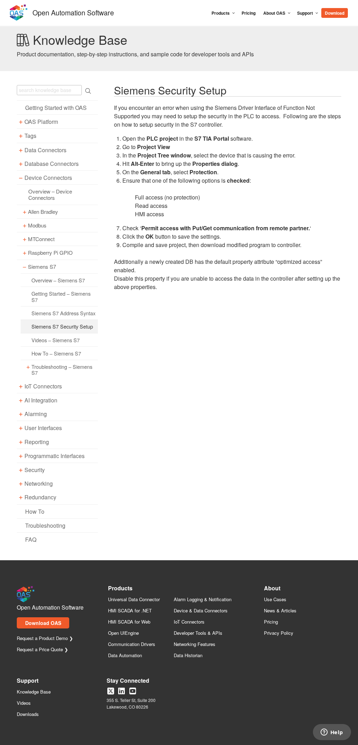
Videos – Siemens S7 (55, 340)
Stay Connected (128, 681)
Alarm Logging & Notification (202, 600)
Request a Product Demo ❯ (45, 638)
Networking (38, 483)
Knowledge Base (34, 692)
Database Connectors (51, 163)
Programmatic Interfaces (54, 455)
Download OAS (43, 622)
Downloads (28, 714)
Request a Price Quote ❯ (42, 650)
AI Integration (40, 400)
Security (34, 469)
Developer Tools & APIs (198, 633)
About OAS (274, 13)
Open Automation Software (73, 11)
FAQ (30, 539)
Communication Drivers (131, 644)
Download (334, 13)
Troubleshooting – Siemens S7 (61, 370)
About (272, 588)
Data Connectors (45, 150)
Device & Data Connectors (201, 611)
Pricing (249, 13)
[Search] (352, 10)
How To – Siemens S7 (56, 353)
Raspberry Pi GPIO (50, 252)
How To (34, 511)
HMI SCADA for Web (129, 622)
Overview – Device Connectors (50, 194)
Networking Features (194, 644)
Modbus (37, 225)
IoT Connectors (43, 386)
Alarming (35, 413)
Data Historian (188, 656)
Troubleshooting (45, 525)
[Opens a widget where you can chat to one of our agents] (332, 733)
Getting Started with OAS (56, 107)
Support (305, 13)
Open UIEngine (123, 633)
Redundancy (40, 497)
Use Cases (275, 600)
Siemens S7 (42, 266)
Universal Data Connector (134, 600)
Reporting (36, 441)
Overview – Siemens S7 (58, 280)
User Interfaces (43, 427)
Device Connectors (48, 177)
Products (221, 13)
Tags (30, 135)
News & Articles (280, 611)
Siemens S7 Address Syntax (63, 313)
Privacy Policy (278, 633)
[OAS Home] (18, 19)
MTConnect (41, 239)
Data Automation (125, 656)
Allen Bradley (43, 212)
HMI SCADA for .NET (130, 611)
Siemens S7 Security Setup (62, 326)
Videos (24, 703)
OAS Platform (41, 121)
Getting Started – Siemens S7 (61, 296)
